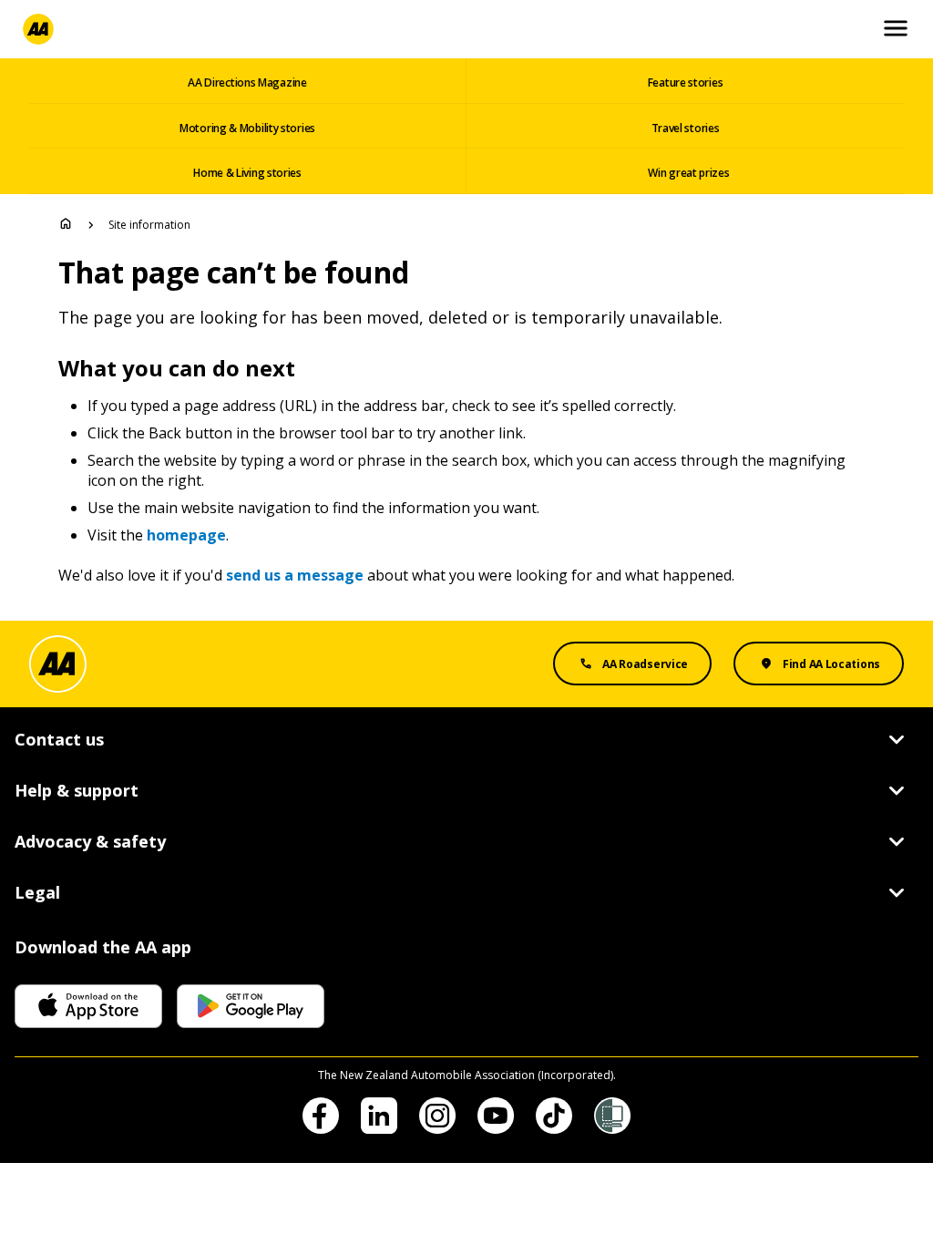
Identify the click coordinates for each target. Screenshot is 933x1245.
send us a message (295, 575)
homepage (186, 535)
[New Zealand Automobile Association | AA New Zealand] (38, 29)
